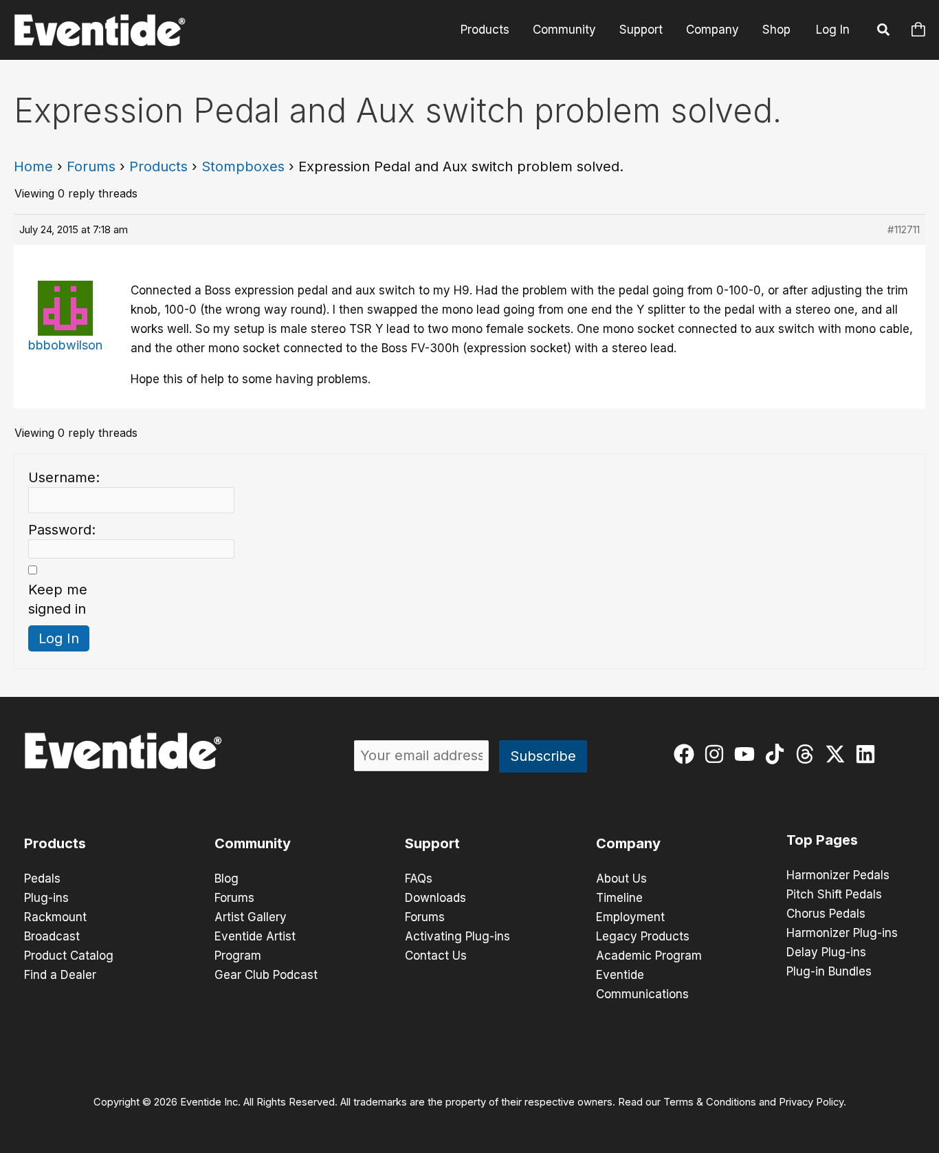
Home (33, 166)
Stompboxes (243, 166)
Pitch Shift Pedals (834, 894)
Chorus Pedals (825, 913)
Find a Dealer (60, 975)
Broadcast (52, 936)
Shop (776, 29)
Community (564, 29)
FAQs (418, 878)
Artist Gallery (250, 917)
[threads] (808, 754)
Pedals (42, 878)
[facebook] (687, 754)
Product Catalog (68, 955)
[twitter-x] (838, 754)
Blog (226, 878)
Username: (64, 477)
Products (485, 29)
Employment (630, 917)
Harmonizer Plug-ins (842, 933)
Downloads (435, 898)
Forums (91, 166)
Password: (62, 529)
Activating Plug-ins (457, 936)
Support (641, 29)
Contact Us (436, 955)
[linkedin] (868, 754)
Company (712, 29)
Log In (833, 29)
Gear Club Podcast (266, 975)
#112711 (903, 229)
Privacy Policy (811, 1102)
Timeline (619, 898)
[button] (884, 31)
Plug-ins (46, 898)
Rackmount (55, 917)
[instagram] (717, 754)
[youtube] (747, 754)
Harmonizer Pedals (838, 875)
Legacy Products (642, 936)
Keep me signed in (57, 599)
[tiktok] (777, 754)
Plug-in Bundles (829, 971)
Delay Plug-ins (826, 952)
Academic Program (649, 955)
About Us (621, 878)
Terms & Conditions (709, 1102)
